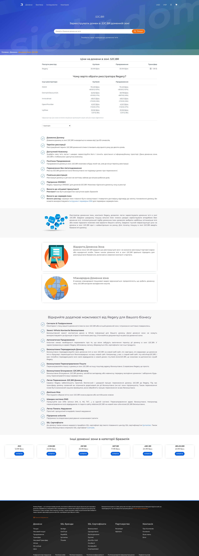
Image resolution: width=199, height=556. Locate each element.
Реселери (119, 529)
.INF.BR (83, 446)
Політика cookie (60, 555)
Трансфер (37, 537)
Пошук (35, 529)
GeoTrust (64, 532)
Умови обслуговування (140, 508)
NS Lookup (37, 546)
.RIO (19, 446)
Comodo (90, 428)
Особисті (91, 543)
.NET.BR (115, 446)
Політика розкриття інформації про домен (121, 555)
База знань (147, 534)
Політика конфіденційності (95, 555)
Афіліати (118, 532)
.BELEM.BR (179, 446)
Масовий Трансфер (40, 540)
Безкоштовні (93, 529)
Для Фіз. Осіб (93, 540)
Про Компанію (148, 529)
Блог (144, 537)
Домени (37, 524)
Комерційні (92, 546)
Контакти (146, 532)
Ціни (35, 549)
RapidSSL (64, 534)
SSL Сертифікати (97, 524)
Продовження (38, 534)
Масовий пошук (39, 532)
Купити (19, 454)
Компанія (148, 524)
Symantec (147, 425)
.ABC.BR (147, 446)
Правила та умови (144, 555)
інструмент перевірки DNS (81, 201)
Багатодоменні (93, 534)
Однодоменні (93, 532)
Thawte (63, 540)
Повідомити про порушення (42, 555)
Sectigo (63, 529)
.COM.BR (51, 446)
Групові (90, 537)
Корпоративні (93, 549)
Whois (35, 543)
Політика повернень (76, 555)
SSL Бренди (67, 524)
